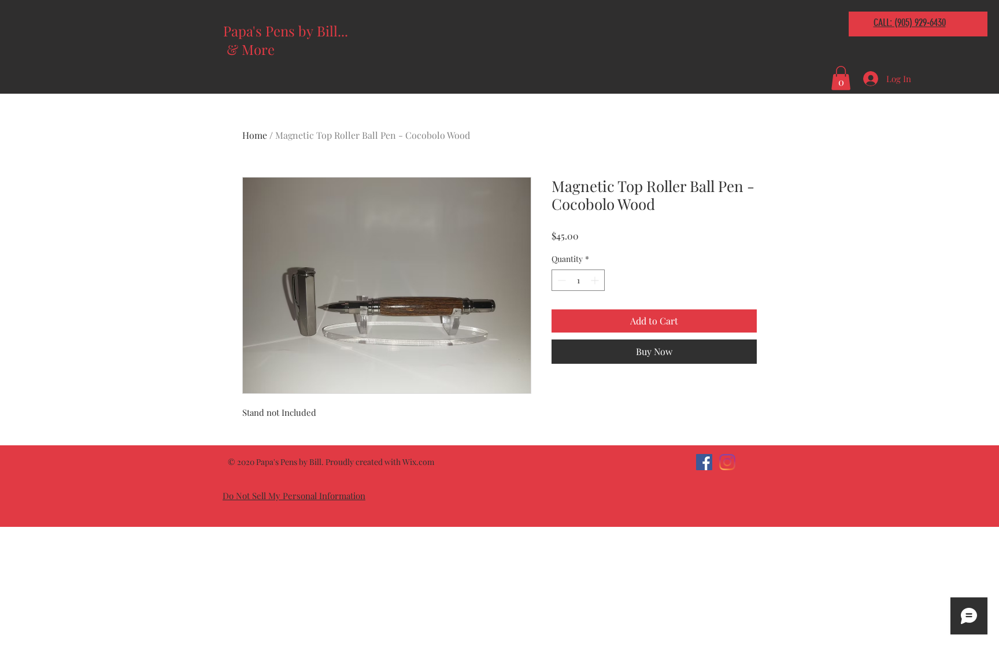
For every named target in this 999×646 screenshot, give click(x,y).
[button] (841, 78)
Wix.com (418, 461)
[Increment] (596, 280)
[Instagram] (727, 462)
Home (254, 135)
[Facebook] (704, 462)
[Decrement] (560, 280)
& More (251, 49)
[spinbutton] (578, 280)
